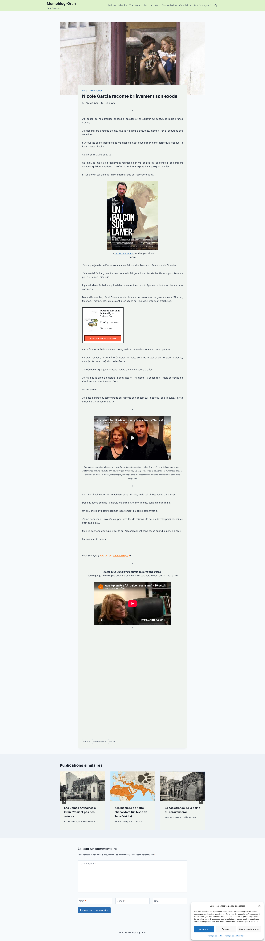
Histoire (122, 5)
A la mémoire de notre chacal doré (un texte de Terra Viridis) (131, 812)
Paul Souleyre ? (202, 5)
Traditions (134, 5)
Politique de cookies (215, 936)
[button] (259, 906)
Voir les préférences (249, 929)
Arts (84, 91)
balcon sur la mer (124, 253)
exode (86, 741)
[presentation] (82, 786)
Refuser (226, 929)
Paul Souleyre (92, 103)
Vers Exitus (185, 5)
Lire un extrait (106, 328)
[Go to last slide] (64, 800)
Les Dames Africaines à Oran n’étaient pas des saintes (80, 812)
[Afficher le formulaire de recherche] (215, 5)
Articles (112, 5)
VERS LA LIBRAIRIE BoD (103, 338)
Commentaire (87, 863)
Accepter (204, 929)
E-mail (121, 901)
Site (156, 901)
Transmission (169, 5)
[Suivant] (201, 800)
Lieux (146, 5)
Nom (82, 901)
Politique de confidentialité (235, 936)
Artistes (155, 5)
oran (112, 741)
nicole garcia (99, 741)
